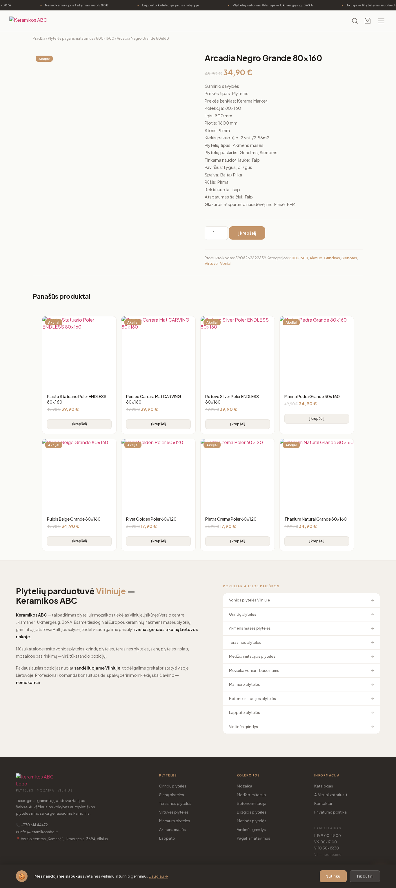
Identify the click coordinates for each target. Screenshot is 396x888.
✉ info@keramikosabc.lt (37, 832)
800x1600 (105, 38)
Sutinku (333, 876)
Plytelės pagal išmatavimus (70, 38)
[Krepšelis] (367, 21)
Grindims (332, 258)
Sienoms (349, 258)
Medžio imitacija (251, 794)
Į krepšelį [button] (79, 424)
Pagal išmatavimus (253, 838)
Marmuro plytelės (174, 820)
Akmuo (316, 258)
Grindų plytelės (172, 786)
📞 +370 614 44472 (32, 825)
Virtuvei (212, 263)
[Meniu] (381, 20)
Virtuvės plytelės (174, 812)
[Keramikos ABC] (32, 21)
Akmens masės (172, 829)
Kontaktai (323, 803)
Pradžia (39, 38)
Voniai (225, 263)
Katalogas (323, 786)
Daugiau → (158, 876)
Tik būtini (364, 876)
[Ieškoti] (355, 21)
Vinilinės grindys (251, 829)
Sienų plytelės (171, 794)
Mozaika (244, 786)
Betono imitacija (251, 803)
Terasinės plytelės (175, 803)
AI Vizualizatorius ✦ (331, 794)
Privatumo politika (330, 812)
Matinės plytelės (251, 820)
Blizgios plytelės (251, 812)
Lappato (167, 838)
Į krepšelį (247, 233)
